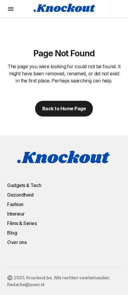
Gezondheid (20, 195)
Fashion (15, 204)
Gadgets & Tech (24, 185)
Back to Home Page (64, 108)
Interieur (16, 214)
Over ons (16, 242)
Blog (12, 233)
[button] (10, 8)
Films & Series (22, 223)
